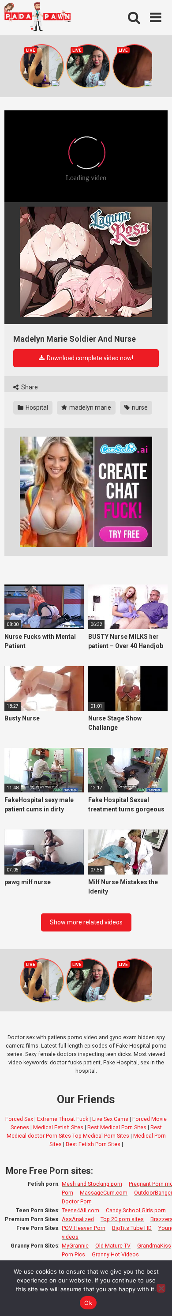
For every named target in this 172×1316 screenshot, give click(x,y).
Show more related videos (86, 922)
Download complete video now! (89, 358)
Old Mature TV (113, 1245)
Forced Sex (19, 1119)
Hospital (36, 407)
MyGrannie (75, 1245)
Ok (88, 1302)
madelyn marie (89, 407)
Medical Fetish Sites (58, 1127)
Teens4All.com (80, 1210)
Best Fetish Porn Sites (93, 1144)
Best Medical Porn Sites (116, 1127)
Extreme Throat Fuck (62, 1119)
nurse (139, 407)
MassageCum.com (103, 1192)
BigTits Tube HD (132, 1228)
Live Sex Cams (110, 1119)
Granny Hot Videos (115, 1254)
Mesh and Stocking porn (92, 1183)
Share (29, 387)
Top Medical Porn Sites (100, 1135)
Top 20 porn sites (122, 1219)
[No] (161, 1288)
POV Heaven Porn (83, 1228)
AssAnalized (78, 1219)
